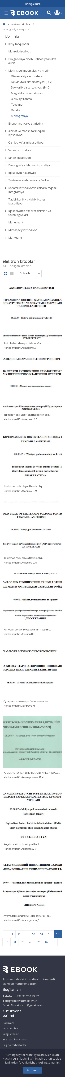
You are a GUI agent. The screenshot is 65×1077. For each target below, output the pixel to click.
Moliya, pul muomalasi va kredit (28, 70)
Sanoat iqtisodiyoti (20, 150)
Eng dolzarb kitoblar (14, 1045)
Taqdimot (17, 104)
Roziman (32, 1070)
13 (33, 934)
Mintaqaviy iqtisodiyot (22, 230)
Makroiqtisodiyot (19, 51)
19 (22, 941)
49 (38, 941)
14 (41, 934)
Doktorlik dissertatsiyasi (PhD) (30, 87)
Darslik (15, 110)
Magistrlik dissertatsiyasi (27, 93)
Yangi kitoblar (11, 1034)
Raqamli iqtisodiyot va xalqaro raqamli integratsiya (32, 190)
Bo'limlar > (9, 1023)
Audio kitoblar (11, 1028)
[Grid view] (6, 273)
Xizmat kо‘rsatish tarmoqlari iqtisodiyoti (26, 133)
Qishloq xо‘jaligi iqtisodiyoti (26, 142)
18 (14, 941)
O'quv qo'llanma (21, 99)
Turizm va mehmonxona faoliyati (29, 180)
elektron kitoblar (21, 24)
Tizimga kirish (32, 4)
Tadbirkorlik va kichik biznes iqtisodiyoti (26, 201)
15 (49, 934)
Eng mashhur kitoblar (15, 1039)
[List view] (12, 273)
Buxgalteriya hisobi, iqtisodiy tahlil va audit (32, 61)
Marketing (15, 237)
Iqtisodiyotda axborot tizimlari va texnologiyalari (29, 213)
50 (47, 941)
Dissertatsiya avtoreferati (27, 76)
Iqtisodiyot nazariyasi (22, 173)
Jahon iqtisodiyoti (19, 158)
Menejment (15, 222)
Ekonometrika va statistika (25, 123)
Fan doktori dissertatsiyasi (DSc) (31, 82)
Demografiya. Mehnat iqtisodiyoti (29, 165)
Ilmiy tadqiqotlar (18, 44)
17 (6, 941)
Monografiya (19, 116)
